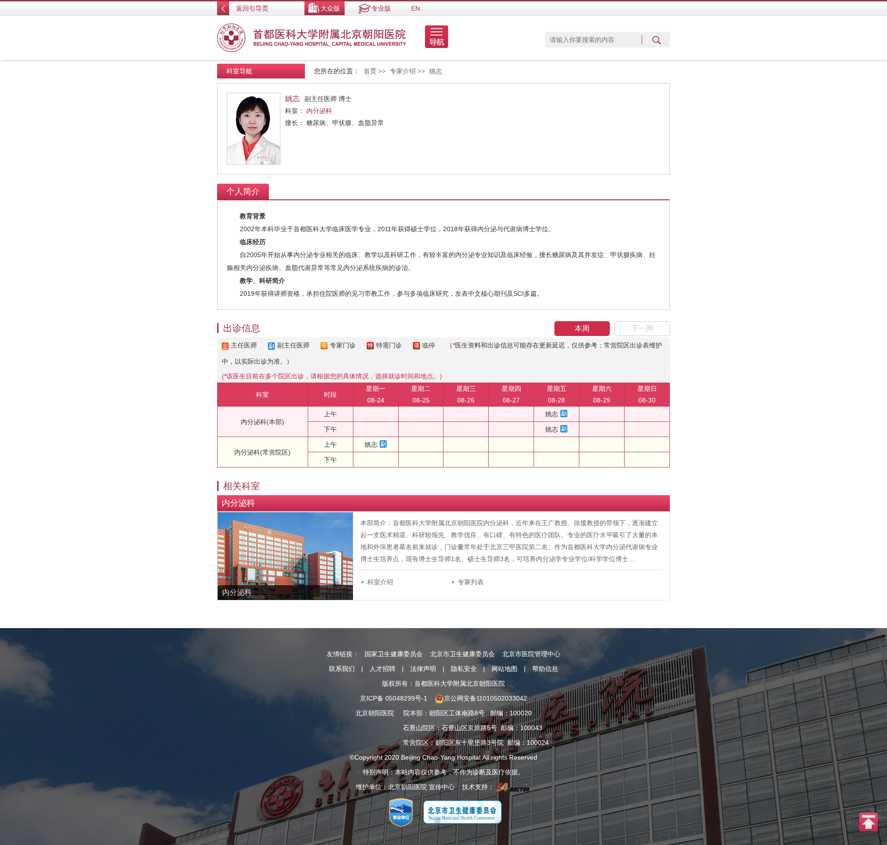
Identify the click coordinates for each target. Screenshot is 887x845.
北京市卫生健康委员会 (462, 654)
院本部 (413, 713)
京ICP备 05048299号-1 (393, 698)
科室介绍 (380, 582)
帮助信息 (545, 668)
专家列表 (471, 582)
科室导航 (239, 71)
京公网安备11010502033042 (485, 698)
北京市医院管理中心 (531, 654)
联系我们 (342, 668)
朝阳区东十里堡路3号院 (469, 742)
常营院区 (416, 742)
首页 (370, 71)
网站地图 (504, 668)
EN (415, 8)
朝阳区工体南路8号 (457, 713)
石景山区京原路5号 (469, 727)
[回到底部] (868, 821)
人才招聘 (382, 668)
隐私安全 (464, 668)
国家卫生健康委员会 (394, 654)
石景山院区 (419, 727)
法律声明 (423, 668)
